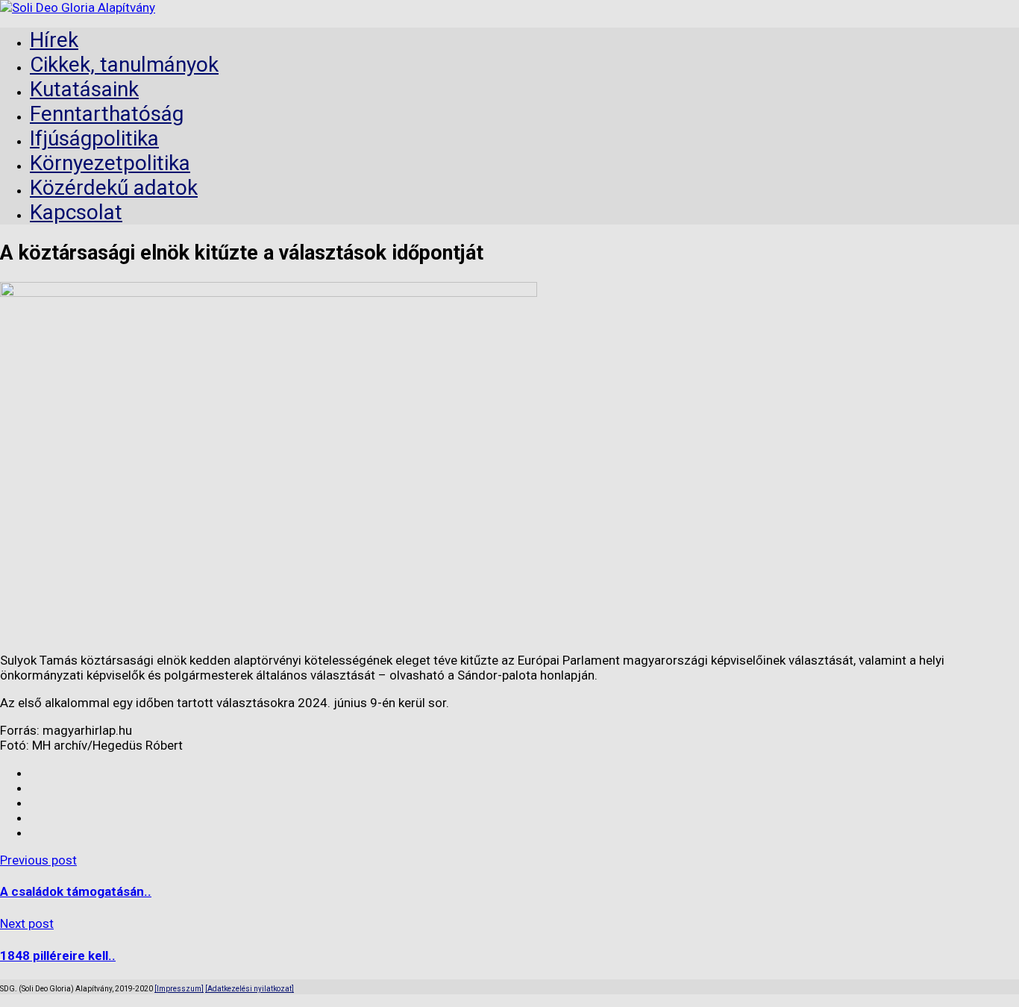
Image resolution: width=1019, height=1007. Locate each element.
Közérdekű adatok (114, 187)
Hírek (54, 40)
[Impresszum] (179, 989)
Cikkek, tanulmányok (124, 64)
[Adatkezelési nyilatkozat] (249, 989)
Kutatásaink (84, 89)
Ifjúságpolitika (94, 138)
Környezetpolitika (110, 163)
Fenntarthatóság (107, 113)
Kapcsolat (76, 212)
